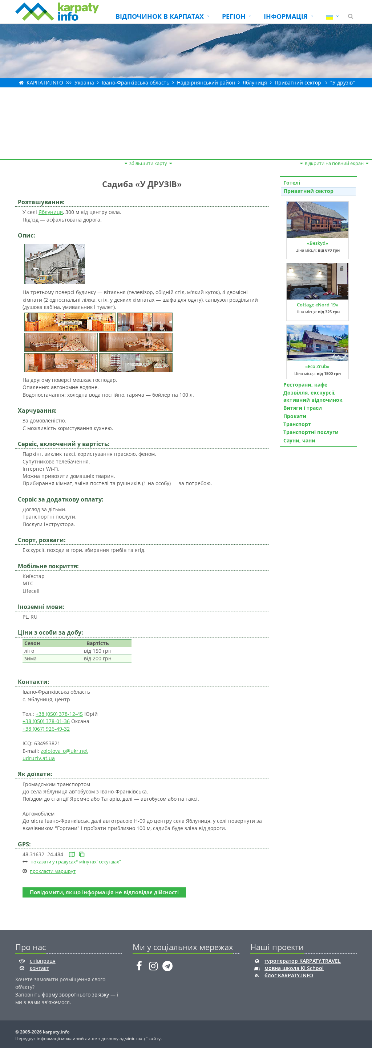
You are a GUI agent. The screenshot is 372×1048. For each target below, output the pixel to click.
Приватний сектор (298, 82)
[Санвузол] (145, 321)
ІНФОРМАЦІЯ (286, 16)
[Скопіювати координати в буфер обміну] (81, 854)
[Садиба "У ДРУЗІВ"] (54, 263)
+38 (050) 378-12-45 (59, 713)
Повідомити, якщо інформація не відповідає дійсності (104, 892)
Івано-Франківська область (135, 82)
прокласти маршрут (53, 871)
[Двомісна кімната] (61, 341)
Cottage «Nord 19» (317, 304)
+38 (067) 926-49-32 (46, 728)
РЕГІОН (234, 16)
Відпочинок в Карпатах (160, 16)
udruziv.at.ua (39, 758)
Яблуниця (255, 82)
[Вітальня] (70, 321)
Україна (84, 82)
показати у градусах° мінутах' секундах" (76, 861)
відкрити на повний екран (334, 163)
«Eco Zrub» (317, 366)
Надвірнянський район (206, 82)
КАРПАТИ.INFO (45, 82)
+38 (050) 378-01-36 (46, 721)
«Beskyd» (317, 243)
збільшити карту (148, 163)
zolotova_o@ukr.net (64, 750)
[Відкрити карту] (72, 854)
